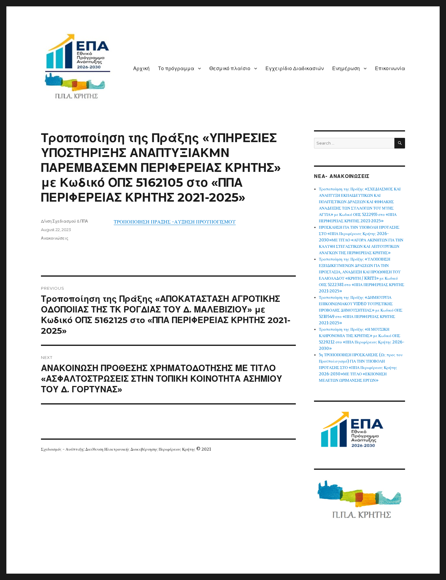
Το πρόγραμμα (176, 68)
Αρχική (141, 68)
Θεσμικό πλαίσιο (229, 68)
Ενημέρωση (346, 68)
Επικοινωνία (390, 68)
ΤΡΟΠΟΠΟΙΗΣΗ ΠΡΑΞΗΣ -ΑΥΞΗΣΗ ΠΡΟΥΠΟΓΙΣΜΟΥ (175, 222)
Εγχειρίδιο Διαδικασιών (294, 68)
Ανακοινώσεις (54, 238)
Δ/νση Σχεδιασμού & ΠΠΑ (64, 221)
